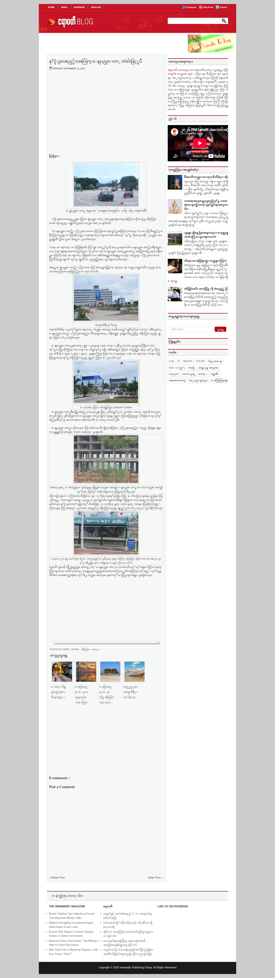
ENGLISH (96, 7)
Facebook (191, 7)
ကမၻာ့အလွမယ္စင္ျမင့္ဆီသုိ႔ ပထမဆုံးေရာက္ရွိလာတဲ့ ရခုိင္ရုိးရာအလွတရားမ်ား (208, 204)
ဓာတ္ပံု (192, 367)
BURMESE (79, 7)
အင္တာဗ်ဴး (214, 374)
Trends (187, 361)
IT (178, 361)
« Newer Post (57, 877)
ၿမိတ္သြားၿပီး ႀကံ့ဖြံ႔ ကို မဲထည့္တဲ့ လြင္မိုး (208, 288)
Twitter (223, 7)
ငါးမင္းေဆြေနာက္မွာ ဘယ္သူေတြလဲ (205, 260)
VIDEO (64, 7)
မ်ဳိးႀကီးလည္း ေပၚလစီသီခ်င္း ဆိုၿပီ (207, 176)
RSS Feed (208, 7)
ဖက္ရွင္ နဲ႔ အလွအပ (209, 367)
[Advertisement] (106, 103)
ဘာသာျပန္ (188, 374)
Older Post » (155, 877)
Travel (75, 649)
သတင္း (96, 649)
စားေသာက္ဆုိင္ (177, 367)
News (66, 649)
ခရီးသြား (85, 649)
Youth (200, 361)
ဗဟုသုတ (174, 374)
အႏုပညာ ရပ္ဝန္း (198, 380)
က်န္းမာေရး (215, 361)
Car (171, 361)
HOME (51, 7)
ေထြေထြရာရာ (219, 380)
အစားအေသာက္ (177, 380)
